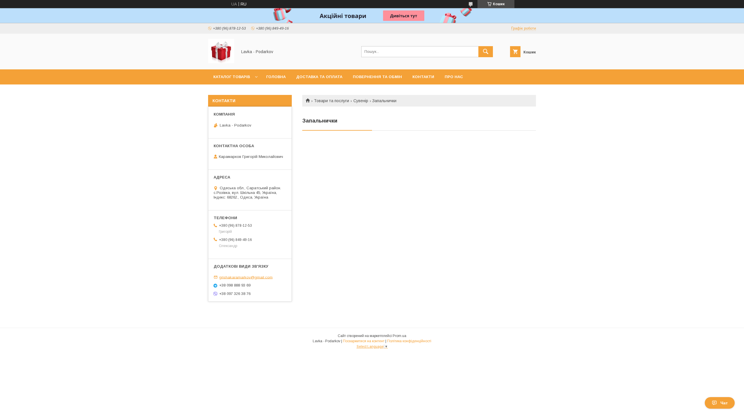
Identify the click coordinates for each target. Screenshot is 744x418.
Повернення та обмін (377, 77)
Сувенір (360, 100)
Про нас (454, 77)
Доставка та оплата (319, 77)
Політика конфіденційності (409, 341)
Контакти (423, 77)
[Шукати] (485, 51)
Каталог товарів (231, 77)
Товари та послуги (331, 100)
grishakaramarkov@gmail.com (246, 277)
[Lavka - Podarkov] (221, 62)
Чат (724, 403)
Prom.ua (399, 336)
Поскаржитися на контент (363, 341)
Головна (276, 77)
